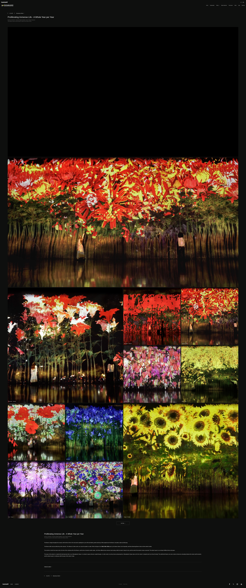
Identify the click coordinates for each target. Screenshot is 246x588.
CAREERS (17, 584)
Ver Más (122, 523)
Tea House (231, 5)
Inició (207, 5)
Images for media (47, 566)
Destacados (212, 5)
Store (235, 5)
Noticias (243, 5)
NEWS (11, 584)
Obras (217, 5)
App (239, 5)
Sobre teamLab (224, 5)
